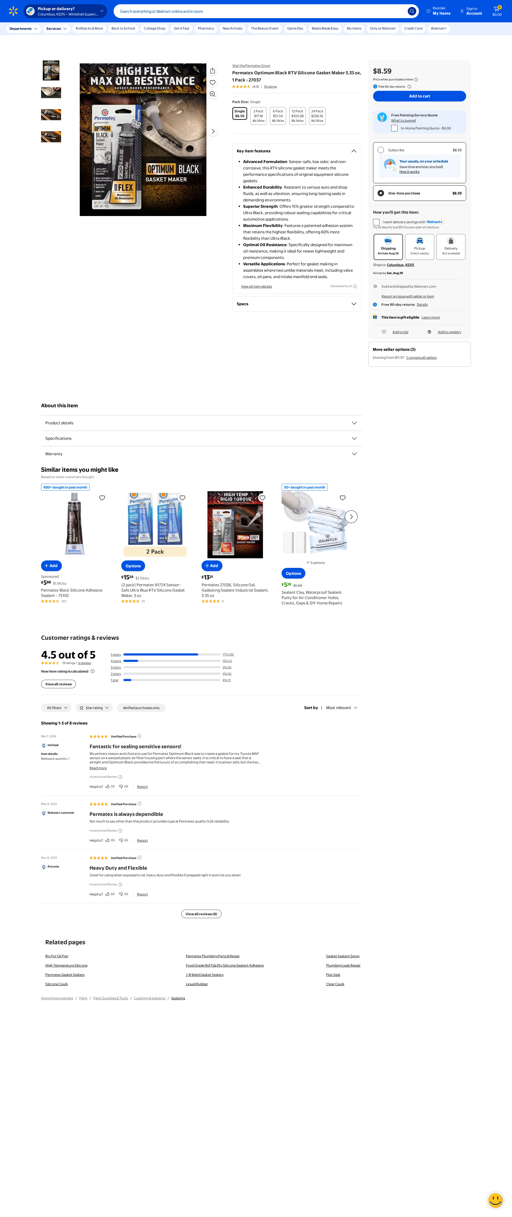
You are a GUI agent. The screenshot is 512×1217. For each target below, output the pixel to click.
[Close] (98, 29)
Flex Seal (333, 974)
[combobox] (266, 11)
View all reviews (58, 684)
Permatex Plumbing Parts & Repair (213, 956)
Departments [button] (20, 28)
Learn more (431, 317)
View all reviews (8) (201, 914)
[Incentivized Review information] (120, 777)
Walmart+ (439, 28)
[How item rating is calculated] (92, 671)
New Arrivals (232, 28)
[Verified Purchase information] (139, 736)
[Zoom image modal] (212, 94)
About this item (59, 405)
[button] (439, 11)
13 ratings (270, 86)
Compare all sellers (421, 357)
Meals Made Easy (325, 28)
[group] (254, 86)
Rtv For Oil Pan (56, 956)
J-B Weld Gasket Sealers (204, 974)
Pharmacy (206, 28)
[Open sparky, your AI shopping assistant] (495, 1200)
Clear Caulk (335, 984)
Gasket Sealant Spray (343, 956)
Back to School (123, 28)
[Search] (412, 11)
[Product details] (354, 423)
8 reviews (84, 663)
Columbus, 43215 (400, 265)
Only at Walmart (383, 28)
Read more (98, 768)
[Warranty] (354, 454)
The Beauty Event (265, 28)
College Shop (154, 28)
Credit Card (413, 28)
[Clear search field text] (399, 11)
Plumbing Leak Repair (343, 965)
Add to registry (449, 332)
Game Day (295, 28)
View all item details (256, 286)
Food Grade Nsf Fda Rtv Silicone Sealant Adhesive (225, 965)
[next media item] (213, 131)
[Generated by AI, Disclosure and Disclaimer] (355, 286)
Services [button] (53, 28)
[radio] (239, 113)
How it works (409, 171)
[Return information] (408, 86)
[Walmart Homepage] (13, 11)
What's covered (403, 120)
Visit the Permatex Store (251, 65)
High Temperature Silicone (66, 965)
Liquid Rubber (197, 984)
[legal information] (416, 80)
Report (142, 786)
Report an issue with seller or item (408, 296)
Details (422, 304)
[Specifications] (354, 438)
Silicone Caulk (56, 984)
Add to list (401, 332)
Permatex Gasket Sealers (65, 974)
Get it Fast (181, 28)
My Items (354, 28)
